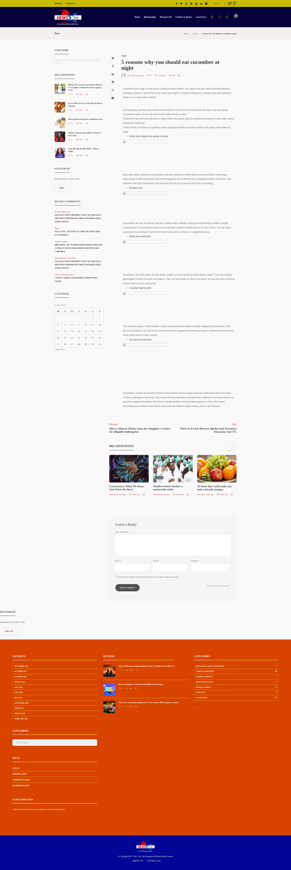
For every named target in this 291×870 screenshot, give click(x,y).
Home (137, 17)
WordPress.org (21, 785)
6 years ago (121, 494)
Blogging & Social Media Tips (236, 666)
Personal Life (166, 17)
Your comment (121, 532)
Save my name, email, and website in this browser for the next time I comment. (148, 577)
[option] (129, 476)
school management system (64, 274)
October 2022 (21, 671)
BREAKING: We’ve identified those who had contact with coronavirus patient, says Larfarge (79, 248)
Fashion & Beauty (184, 17)
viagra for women (61, 241)
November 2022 (21, 666)
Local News (201, 17)
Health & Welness (236, 682)
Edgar (57, 228)
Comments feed (21, 780)
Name (118, 561)
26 (65, 344)
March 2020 (20, 713)
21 (79, 338)
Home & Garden (236, 687)
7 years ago (209, 494)
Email (156, 561)
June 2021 (19, 692)
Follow (61, 188)
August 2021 (20, 682)
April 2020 (19, 708)
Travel (195, 34)
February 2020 (21, 719)
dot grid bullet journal (62, 212)
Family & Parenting (236, 671)
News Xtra (131, 75)
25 (58, 344)
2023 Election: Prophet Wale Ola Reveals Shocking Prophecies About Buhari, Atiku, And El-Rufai (78, 218)
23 (93, 338)
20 (72, 338)
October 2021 (21, 677)
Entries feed (19, 774)
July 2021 (19, 687)
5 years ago (139, 75)
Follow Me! (9, 631)
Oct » (63, 349)
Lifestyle (236, 692)
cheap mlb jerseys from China (65, 258)
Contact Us (70, 3)
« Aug (57, 349)
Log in (216, 4)
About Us (58, 3)
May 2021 (18, 698)
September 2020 (22, 703)
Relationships (150, 17)
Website (194, 561)
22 (86, 338)
